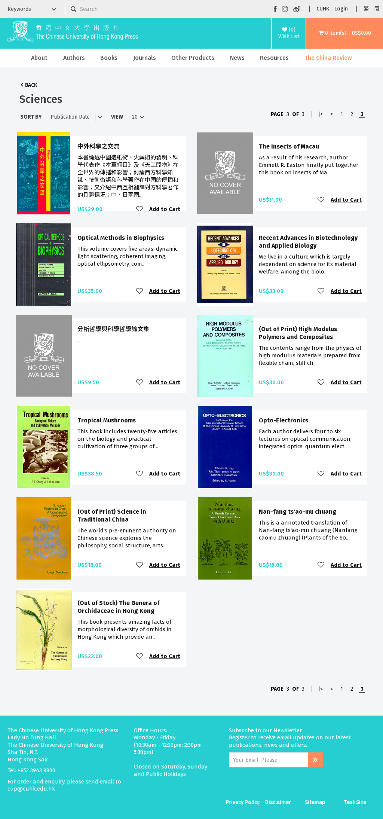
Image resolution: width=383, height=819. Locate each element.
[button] (344, 33)
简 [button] (376, 9)
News (237, 57)
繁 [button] (366, 9)
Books (108, 57)
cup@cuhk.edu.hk (31, 788)
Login (341, 9)
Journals (144, 57)
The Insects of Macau (289, 146)
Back (31, 85)
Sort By (31, 117)
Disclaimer (278, 802)
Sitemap (315, 802)
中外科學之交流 (98, 146)
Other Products (192, 57)
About (39, 57)
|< (320, 114)
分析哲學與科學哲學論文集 (113, 329)
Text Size (355, 802)
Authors (74, 57)
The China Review (328, 57)
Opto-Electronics (283, 420)
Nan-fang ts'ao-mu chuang (297, 511)
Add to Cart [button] (164, 209)
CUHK (322, 9)
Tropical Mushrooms (106, 420)
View (117, 117)
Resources (274, 57)
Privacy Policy (243, 802)
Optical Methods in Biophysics (120, 237)
